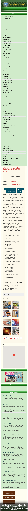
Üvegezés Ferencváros (7, 395)
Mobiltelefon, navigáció (7, 113)
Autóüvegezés (5, 33)
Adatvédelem (8, 502)
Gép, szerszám (6, 74)
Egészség (4, 51)
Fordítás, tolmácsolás (7, 68)
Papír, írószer (5, 123)
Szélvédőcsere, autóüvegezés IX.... (10, 432)
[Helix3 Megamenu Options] (25, 9)
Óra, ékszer (5, 121)
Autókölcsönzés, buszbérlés (8, 26)
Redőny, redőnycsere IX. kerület (9, 414)
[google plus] (6, 1)
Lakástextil (5, 111)
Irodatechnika (5, 88)
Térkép (19, 191)
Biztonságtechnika (6, 39)
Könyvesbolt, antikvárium (8, 103)
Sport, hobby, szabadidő (7, 129)
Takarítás (4, 138)
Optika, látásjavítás (6, 119)
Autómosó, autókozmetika (8, 29)
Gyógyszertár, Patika (7, 78)
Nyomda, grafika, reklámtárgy (9, 115)
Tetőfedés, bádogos (6, 146)
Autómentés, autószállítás (8, 27)
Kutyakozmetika (6, 107)
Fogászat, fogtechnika (7, 64)
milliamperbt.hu (13, 181)
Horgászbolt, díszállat (7, 84)
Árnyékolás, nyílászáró (7, 20)
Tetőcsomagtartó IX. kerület (8, 423)
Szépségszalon (6, 137)
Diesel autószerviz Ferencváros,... (10, 461)
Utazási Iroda (5, 154)
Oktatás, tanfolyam (6, 117)
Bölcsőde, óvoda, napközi (8, 41)
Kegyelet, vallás (6, 92)
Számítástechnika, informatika (9, 133)
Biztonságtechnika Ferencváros (9, 404)
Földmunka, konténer (7, 66)
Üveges (4, 156)
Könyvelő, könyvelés (7, 101)
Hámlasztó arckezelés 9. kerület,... (10, 480)
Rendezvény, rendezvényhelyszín (9, 125)
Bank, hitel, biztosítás (7, 37)
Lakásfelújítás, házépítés (7, 109)
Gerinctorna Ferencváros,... (8, 471)
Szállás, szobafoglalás (7, 131)
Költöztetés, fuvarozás (7, 100)
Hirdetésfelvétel (9, 493)
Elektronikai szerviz (6, 53)
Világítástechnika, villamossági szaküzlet (11, 158)
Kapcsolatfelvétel (11, 191)
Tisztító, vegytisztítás (7, 148)
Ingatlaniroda (5, 86)
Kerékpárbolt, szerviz (7, 94)
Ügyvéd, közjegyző (6, 152)
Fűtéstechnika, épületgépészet (9, 72)
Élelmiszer (5, 55)
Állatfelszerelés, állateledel (8, 16)
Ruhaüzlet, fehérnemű (7, 127)
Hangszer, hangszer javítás (8, 80)
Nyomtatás (20, 189)
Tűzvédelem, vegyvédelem (8, 150)
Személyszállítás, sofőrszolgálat (9, 135)
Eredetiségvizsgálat (6, 57)
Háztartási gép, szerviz (7, 82)
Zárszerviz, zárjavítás (7, 164)
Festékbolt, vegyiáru (7, 63)
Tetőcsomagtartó (6, 144)
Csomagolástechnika (7, 47)
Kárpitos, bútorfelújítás (7, 90)
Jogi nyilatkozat (9, 497)
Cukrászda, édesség (7, 49)
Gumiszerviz (5, 76)
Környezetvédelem (6, 105)
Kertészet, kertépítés (7, 96)
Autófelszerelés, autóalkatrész (9, 22)
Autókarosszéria (6, 24)
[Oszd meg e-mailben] (4, 338)
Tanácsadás (5, 140)
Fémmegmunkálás (6, 61)
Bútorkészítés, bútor (7, 43)
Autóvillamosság (6, 35)
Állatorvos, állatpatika (7, 18)
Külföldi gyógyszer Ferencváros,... (10, 443)
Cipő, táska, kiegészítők (7, 45)
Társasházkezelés (6, 142)
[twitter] (4, 1)
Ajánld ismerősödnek (10, 189)
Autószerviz (5, 31)
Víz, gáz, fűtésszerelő (7, 162)
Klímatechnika (5, 98)
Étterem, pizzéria (6, 59)
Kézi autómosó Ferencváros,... (9, 452)
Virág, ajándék (5, 160)
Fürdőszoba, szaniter (7, 70)
